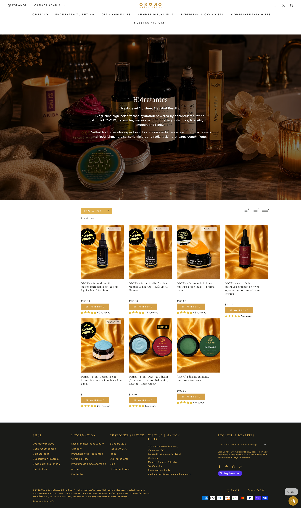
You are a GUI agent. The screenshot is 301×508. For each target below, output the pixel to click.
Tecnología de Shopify (43, 501)
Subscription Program (46, 458)
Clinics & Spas (79, 458)
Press (113, 453)
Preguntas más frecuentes (87, 453)
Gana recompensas (44, 448)
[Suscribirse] (266, 444)
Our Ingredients (119, 458)
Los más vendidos (43, 443)
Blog (112, 463)
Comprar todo (41, 453)
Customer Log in (120, 469)
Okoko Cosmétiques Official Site (57, 490)
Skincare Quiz (118, 443)
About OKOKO (118, 448)
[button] (275, 5)
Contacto (77, 474)
